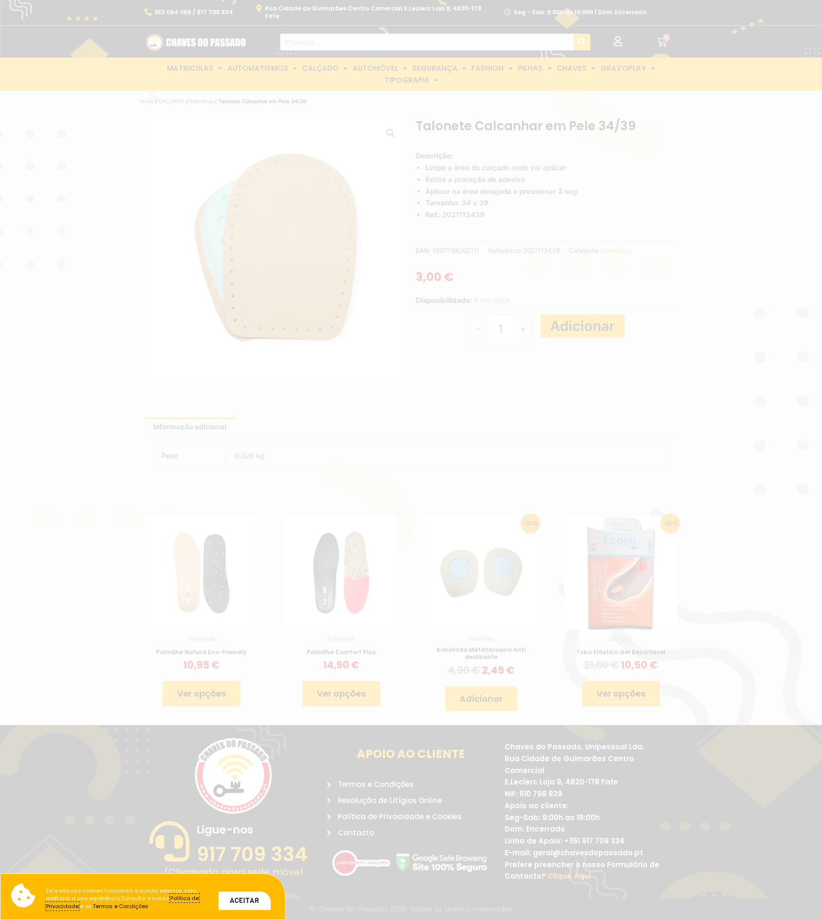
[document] (411, 460)
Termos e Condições (120, 906)
